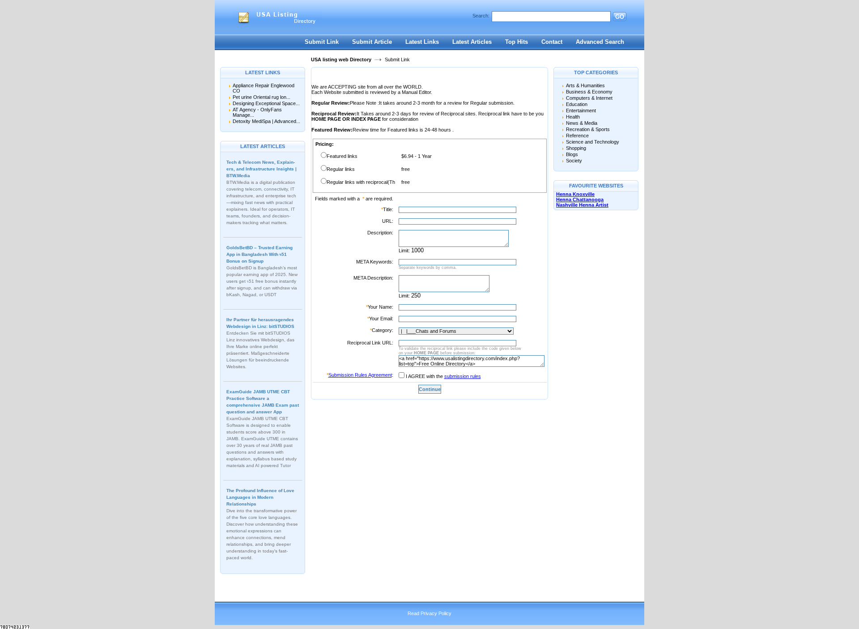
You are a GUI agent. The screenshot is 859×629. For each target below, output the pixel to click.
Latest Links (422, 41)
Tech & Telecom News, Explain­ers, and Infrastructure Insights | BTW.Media (261, 169)
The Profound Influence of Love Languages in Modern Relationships (260, 497)
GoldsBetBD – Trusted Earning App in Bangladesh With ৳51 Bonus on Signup (259, 254)
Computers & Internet (589, 98)
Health (573, 116)
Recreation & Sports (588, 129)
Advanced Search (600, 41)
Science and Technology (592, 141)
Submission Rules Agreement (360, 375)
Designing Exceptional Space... (266, 103)
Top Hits (516, 41)
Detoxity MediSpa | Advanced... (266, 121)
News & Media (581, 123)
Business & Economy (589, 91)
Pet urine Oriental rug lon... (261, 97)
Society (574, 160)
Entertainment (581, 110)
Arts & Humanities (585, 85)
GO (619, 16)
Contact (551, 41)
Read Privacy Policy (429, 613)
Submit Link (322, 41)
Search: (480, 15)
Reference (577, 135)
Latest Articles (472, 41)
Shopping (576, 148)
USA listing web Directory (341, 59)
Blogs (572, 154)
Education (576, 104)
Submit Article (372, 41)
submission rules (462, 376)
